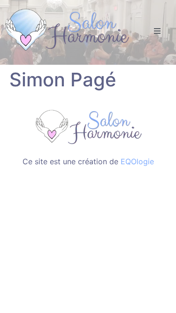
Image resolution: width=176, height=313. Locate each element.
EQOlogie (137, 161)
